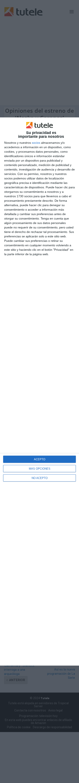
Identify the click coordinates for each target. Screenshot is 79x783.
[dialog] (39, 391)
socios (36, 142)
